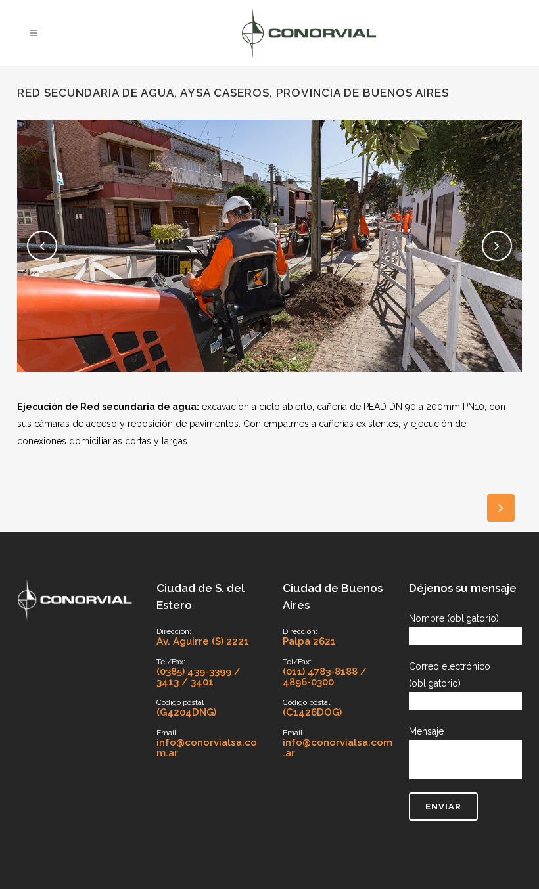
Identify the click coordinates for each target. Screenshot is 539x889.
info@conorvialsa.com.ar (206, 748)
